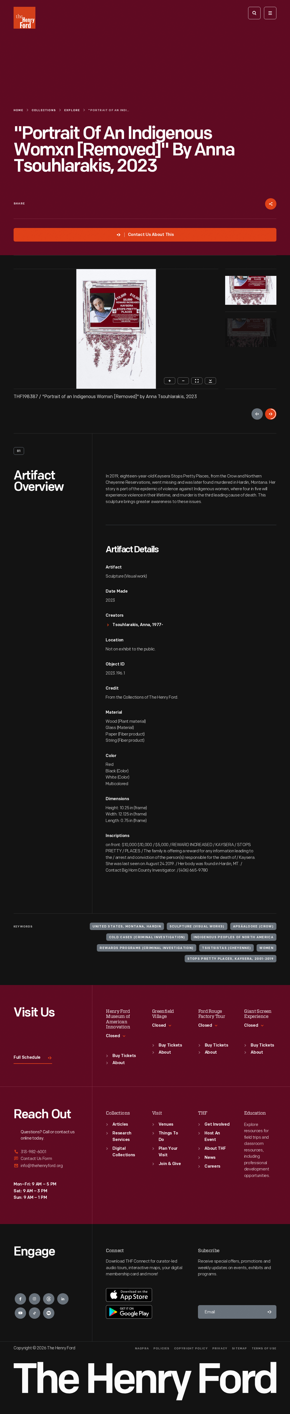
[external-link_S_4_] (46, 1152)
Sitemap (239, 1348)
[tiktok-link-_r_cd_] (34, 1313)
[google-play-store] (129, 1312)
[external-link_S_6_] (46, 1165)
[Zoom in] (169, 380)
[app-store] (129, 1295)
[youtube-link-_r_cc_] (20, 1313)
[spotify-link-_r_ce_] (48, 1313)
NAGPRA (142, 1348)
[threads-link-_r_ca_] (48, 1299)
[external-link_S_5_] (46, 1158)
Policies (161, 1348)
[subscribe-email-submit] (269, 1312)
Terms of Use (264, 1348)
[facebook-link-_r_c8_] (20, 1299)
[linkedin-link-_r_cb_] (63, 1299)
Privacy (219, 1348)
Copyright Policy (191, 1348)
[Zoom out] (183, 380)
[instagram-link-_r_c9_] (34, 1299)
